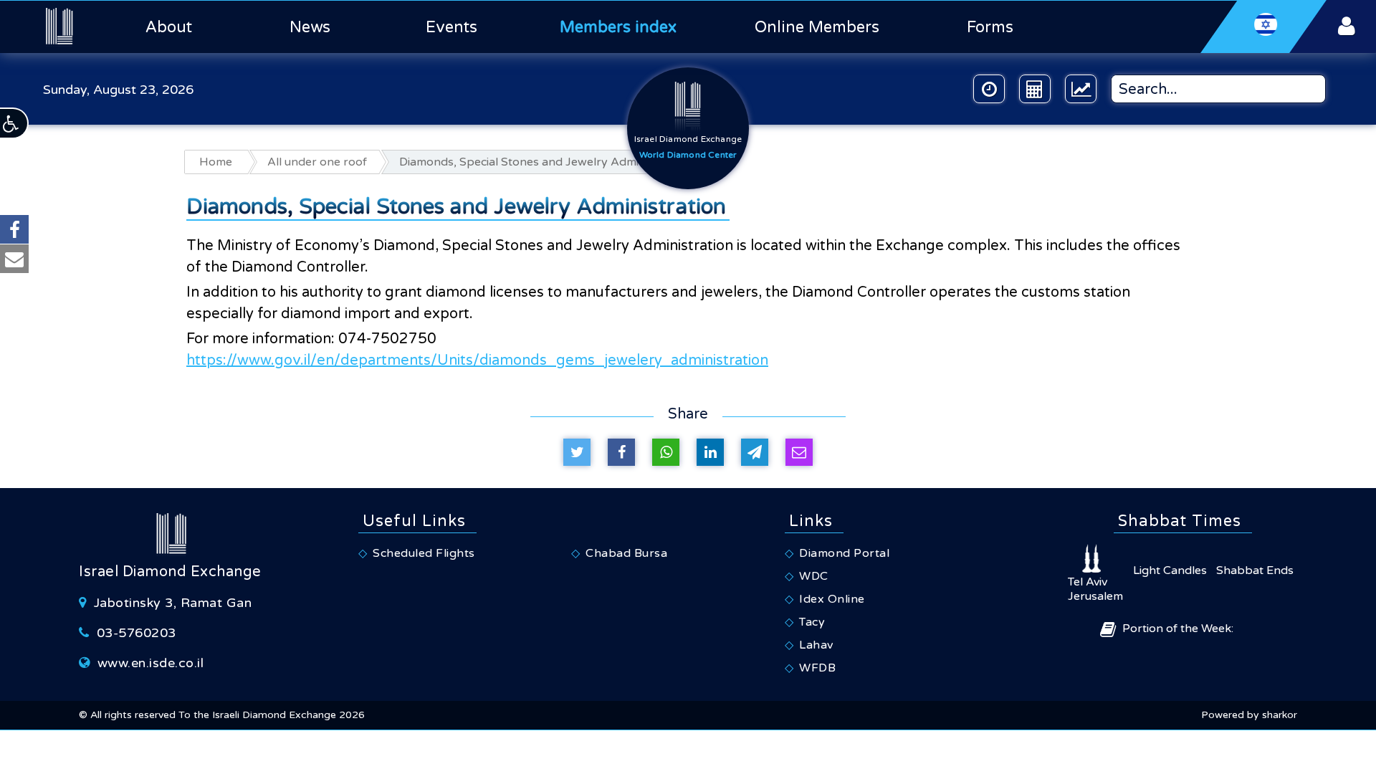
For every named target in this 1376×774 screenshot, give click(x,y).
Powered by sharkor (1249, 715)
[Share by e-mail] (799, 452)
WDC (813, 576)
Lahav (816, 645)
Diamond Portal (844, 553)
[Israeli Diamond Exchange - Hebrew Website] (1263, 26)
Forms (990, 27)
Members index (618, 27)
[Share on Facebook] (621, 452)
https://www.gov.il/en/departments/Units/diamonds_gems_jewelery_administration (477, 360)
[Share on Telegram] (754, 452)
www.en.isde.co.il (150, 663)
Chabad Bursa (626, 553)
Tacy (812, 622)
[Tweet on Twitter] (577, 452)
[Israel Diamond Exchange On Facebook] (14, 229)
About (168, 27)
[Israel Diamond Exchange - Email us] (14, 258)
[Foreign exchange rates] (1080, 89)
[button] (14, 123)
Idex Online (832, 599)
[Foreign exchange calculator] (1035, 89)
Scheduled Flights (424, 553)
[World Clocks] (989, 89)
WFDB (817, 668)
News (310, 27)
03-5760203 (136, 633)
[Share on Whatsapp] (665, 452)
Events (451, 27)
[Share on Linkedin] (710, 452)
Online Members (817, 27)
